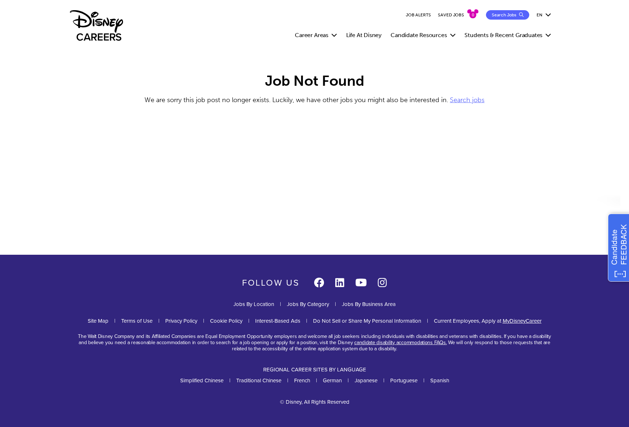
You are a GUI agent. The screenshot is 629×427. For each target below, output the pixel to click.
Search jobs (467, 100)
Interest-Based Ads (277, 321)
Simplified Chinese (201, 380)
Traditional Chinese (258, 380)
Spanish (439, 380)
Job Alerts (418, 14)
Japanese (366, 380)
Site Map (98, 321)
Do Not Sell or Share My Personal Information (367, 321)
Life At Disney (363, 35)
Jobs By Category (308, 304)
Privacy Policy (181, 321)
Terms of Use (137, 321)
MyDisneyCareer (522, 321)
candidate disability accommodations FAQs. (400, 342)
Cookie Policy (226, 321)
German (332, 380)
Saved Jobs (451, 14)
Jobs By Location (253, 304)
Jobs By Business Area (369, 304)
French (302, 380)
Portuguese (404, 380)
